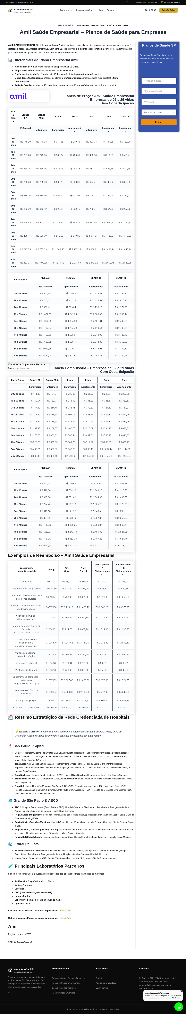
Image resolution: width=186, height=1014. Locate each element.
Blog (101, 10)
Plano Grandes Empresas (63, 993)
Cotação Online (168, 10)
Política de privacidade (106, 983)
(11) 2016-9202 (148, 10)
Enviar (159, 122)
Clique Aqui (65, 910)
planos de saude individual (64, 988)
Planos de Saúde (84, 10)
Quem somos (66, 10)
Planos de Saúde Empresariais (66, 983)
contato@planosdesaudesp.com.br (155, 985)
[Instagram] (9, 994)
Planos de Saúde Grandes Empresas (68, 978)
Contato (110, 10)
